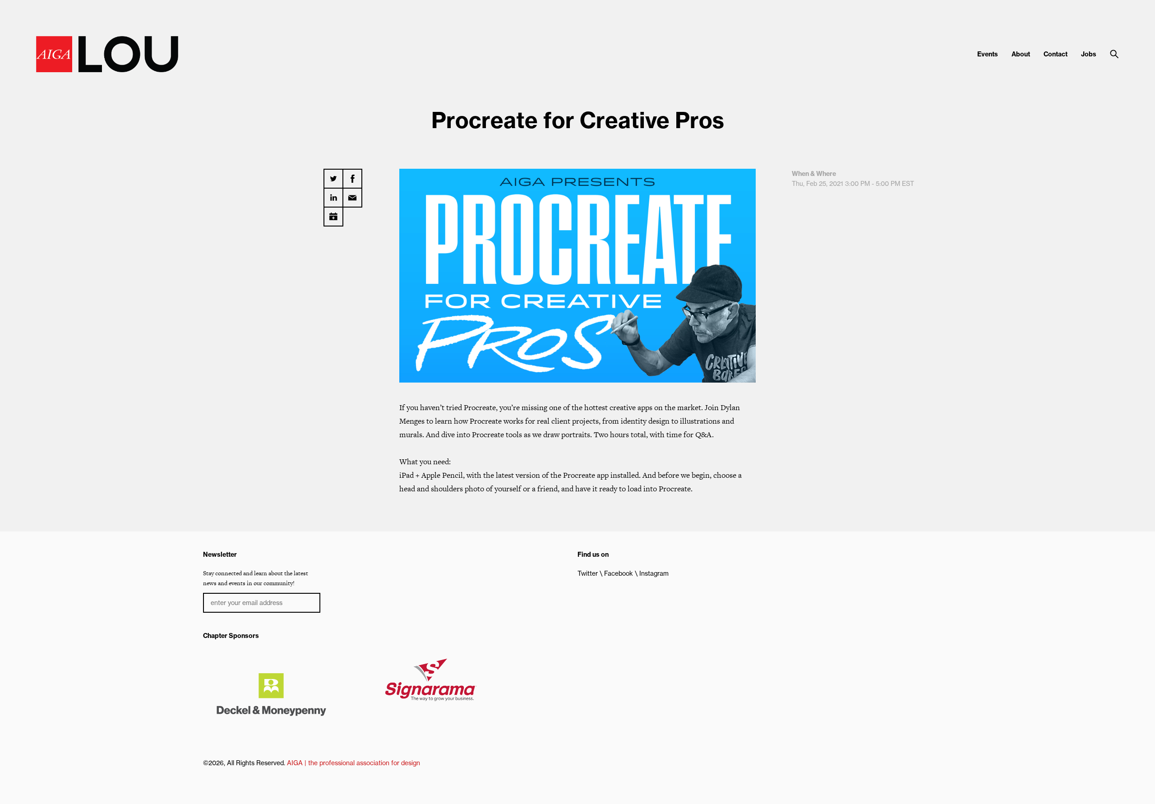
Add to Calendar (333, 213)
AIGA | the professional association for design (353, 763)
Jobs (1088, 54)
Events (987, 54)
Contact (1055, 54)
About (1021, 54)
